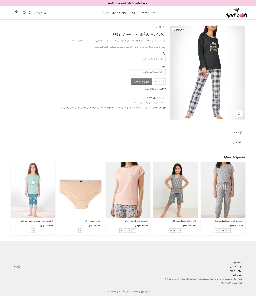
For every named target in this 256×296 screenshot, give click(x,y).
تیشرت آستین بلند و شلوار (147, 107)
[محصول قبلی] (164, 27)
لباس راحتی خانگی (83, 107)
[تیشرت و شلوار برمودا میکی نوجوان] (223, 190)
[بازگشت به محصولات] (160, 27)
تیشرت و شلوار (154, 102)
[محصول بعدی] (156, 27)
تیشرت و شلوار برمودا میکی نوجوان (228, 221)
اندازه (163, 66)
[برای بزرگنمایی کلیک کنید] (239, 113)
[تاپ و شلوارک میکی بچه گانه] (175, 190)
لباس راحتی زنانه (140, 102)
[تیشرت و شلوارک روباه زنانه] (128, 190)
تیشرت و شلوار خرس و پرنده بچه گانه (37, 221)
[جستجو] (30, 13)
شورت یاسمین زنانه (93, 221)
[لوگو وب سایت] (236, 12)
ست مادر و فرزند (99, 107)
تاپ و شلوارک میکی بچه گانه (184, 221)
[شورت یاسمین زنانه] (80, 190)
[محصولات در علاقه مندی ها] (24, 13)
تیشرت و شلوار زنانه (126, 107)
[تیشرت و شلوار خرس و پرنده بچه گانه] (33, 190)
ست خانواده (112, 107)
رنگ (163, 53)
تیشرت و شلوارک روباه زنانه (136, 221)
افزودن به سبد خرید (141, 81)
